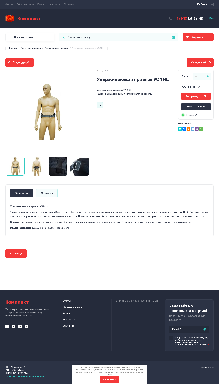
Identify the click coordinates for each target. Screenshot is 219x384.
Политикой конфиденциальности (191, 345)
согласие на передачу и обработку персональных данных (191, 340)
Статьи (9, 4)
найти (63, 37)
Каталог (41, 4)
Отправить (204, 329)
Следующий (198, 62)
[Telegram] (192, 129)
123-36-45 (190, 18)
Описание (21, 193)
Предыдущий (21, 62)
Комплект (29, 18)
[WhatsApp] (201, 129)
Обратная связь (25, 4)
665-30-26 (148, 300)
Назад (18, 253)
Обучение (69, 4)
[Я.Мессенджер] (180, 129)
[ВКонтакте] (184, 129)
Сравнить (100, 105)
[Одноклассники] (188, 129)
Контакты (54, 4)
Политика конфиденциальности (25, 376)
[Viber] (197, 129)
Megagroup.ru (207, 367)
